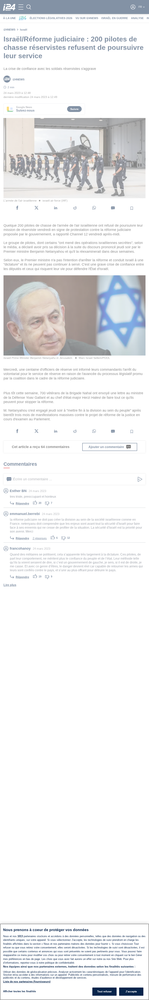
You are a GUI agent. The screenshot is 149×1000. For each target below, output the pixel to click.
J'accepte (131, 991)
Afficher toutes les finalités (19, 991)
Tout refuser (104, 991)
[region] (74, 962)
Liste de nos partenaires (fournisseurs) (26, 981)
